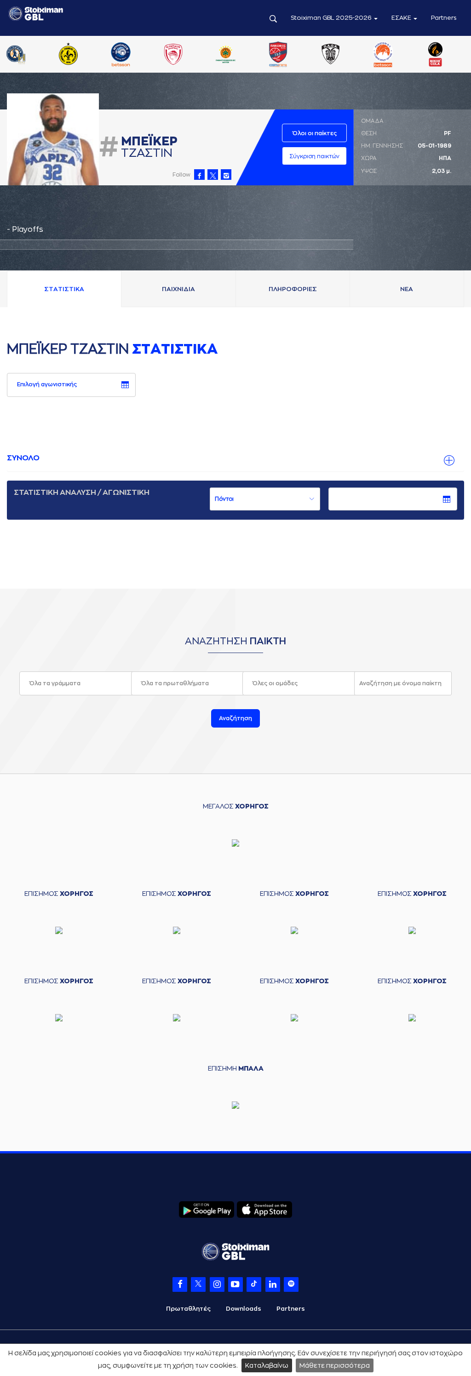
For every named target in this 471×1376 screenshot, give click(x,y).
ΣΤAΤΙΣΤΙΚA (64, 289)
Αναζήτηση (235, 718)
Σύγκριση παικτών (314, 156)
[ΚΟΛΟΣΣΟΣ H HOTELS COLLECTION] (16, 55)
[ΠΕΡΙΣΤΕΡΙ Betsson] (383, 55)
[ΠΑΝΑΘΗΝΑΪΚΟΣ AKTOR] (225, 55)
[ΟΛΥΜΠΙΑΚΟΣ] (173, 55)
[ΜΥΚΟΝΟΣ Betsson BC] (120, 55)
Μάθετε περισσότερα (334, 1365)
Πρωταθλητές (188, 1309)
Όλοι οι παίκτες (315, 133)
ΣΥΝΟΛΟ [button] (23, 458)
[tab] (235, 458)
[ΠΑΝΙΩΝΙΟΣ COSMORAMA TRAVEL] (278, 55)
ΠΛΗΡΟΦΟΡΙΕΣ (293, 289)
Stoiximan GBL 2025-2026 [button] (332, 18)
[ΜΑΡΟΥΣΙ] (68, 55)
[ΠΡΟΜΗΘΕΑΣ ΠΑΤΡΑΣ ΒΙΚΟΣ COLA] (435, 55)
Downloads (243, 1309)
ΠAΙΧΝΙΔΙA (178, 289)
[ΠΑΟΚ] (331, 55)
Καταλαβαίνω (266, 1365)
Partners (444, 18)
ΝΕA (406, 289)
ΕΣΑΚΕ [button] (402, 18)
